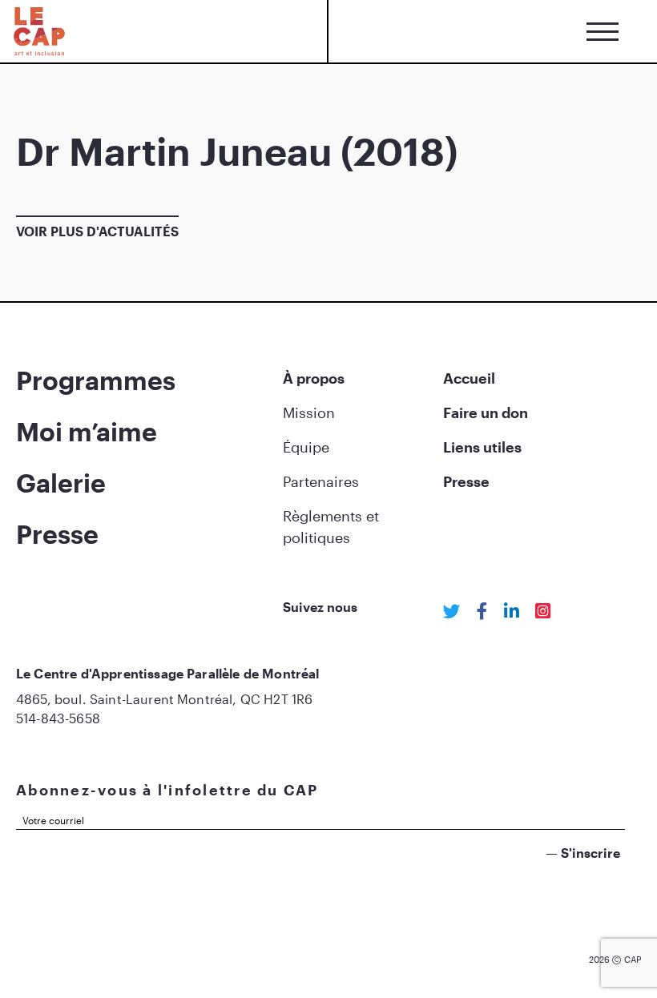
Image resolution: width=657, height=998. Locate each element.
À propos (314, 378)
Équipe (306, 447)
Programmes (95, 380)
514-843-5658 (58, 718)
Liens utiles (482, 447)
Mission (309, 412)
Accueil (469, 378)
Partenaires (321, 481)
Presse (57, 534)
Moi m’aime (86, 431)
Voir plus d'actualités (97, 231)
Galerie (61, 482)
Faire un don (485, 412)
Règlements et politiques (331, 526)
